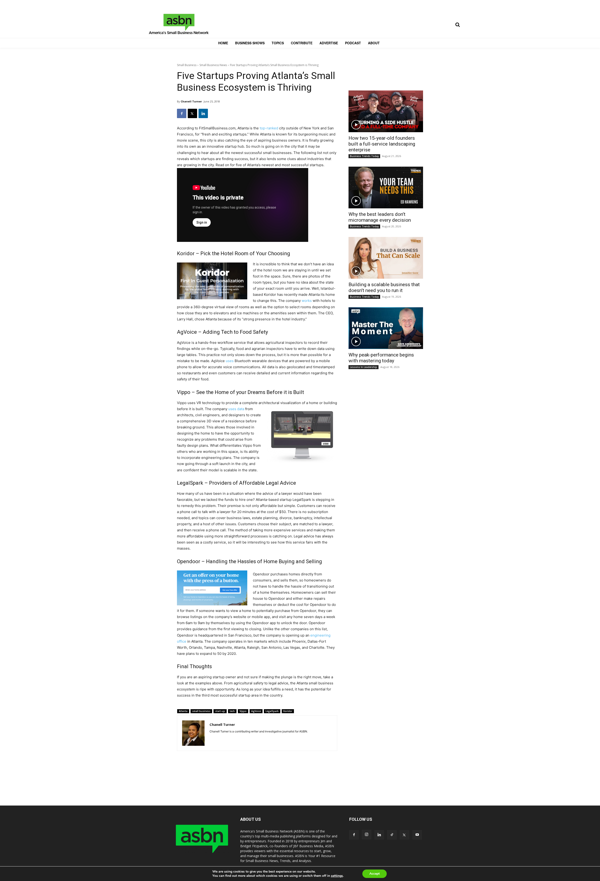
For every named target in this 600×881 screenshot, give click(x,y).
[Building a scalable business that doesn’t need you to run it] (386, 258)
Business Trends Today (364, 156)
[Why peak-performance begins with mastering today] (386, 328)
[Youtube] (417, 835)
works (307, 300)
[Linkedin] (203, 113)
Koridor (186, 253)
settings (337, 876)
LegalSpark (190, 483)
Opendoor (188, 561)
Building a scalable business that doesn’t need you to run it (384, 287)
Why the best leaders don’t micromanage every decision (380, 217)
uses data (236, 409)
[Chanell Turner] (193, 733)
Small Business (186, 65)
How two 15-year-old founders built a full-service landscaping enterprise (382, 144)
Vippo (183, 392)
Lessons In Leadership (363, 367)
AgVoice (187, 332)
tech (232, 711)
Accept (374, 873)
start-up (220, 711)
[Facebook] (181, 113)
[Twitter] (192, 113)
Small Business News (213, 65)
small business (201, 711)
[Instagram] (366, 834)
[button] (457, 24)
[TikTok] (392, 835)
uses (230, 361)
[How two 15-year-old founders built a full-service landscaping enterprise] (386, 111)
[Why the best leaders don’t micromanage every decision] (386, 187)
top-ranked (269, 128)
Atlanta (183, 711)
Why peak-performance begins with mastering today (381, 358)
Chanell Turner (191, 101)
